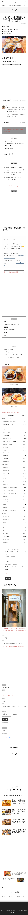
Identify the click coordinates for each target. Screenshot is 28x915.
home (7, 906)
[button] (20, 789)
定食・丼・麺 (6, 26)
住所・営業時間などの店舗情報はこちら (14, 272)
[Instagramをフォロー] (15, 9)
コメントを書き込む (14, 892)
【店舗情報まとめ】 (10, 148)
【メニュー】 (8, 146)
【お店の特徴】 (8, 141)
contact (8, 908)
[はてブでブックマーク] (14, 789)
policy (20, 908)
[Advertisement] (14, 82)
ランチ (16, 29)
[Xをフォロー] (12, 9)
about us (20, 906)
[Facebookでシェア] (10, 789)
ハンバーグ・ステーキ (8, 33)
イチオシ (5, 29)
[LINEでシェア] (17, 789)
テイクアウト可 (6, 31)
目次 (12, 138)
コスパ (13, 31)
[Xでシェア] (7, 789)
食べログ (14, 191)
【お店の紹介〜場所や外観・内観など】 (14, 143)
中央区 (11, 29)
